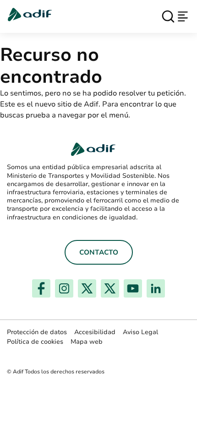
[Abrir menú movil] (182, 16)
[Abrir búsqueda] (168, 16)
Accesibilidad (94, 332)
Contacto (98, 252)
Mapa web (87, 341)
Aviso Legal (140, 332)
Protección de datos (37, 332)
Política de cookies (35, 341)
